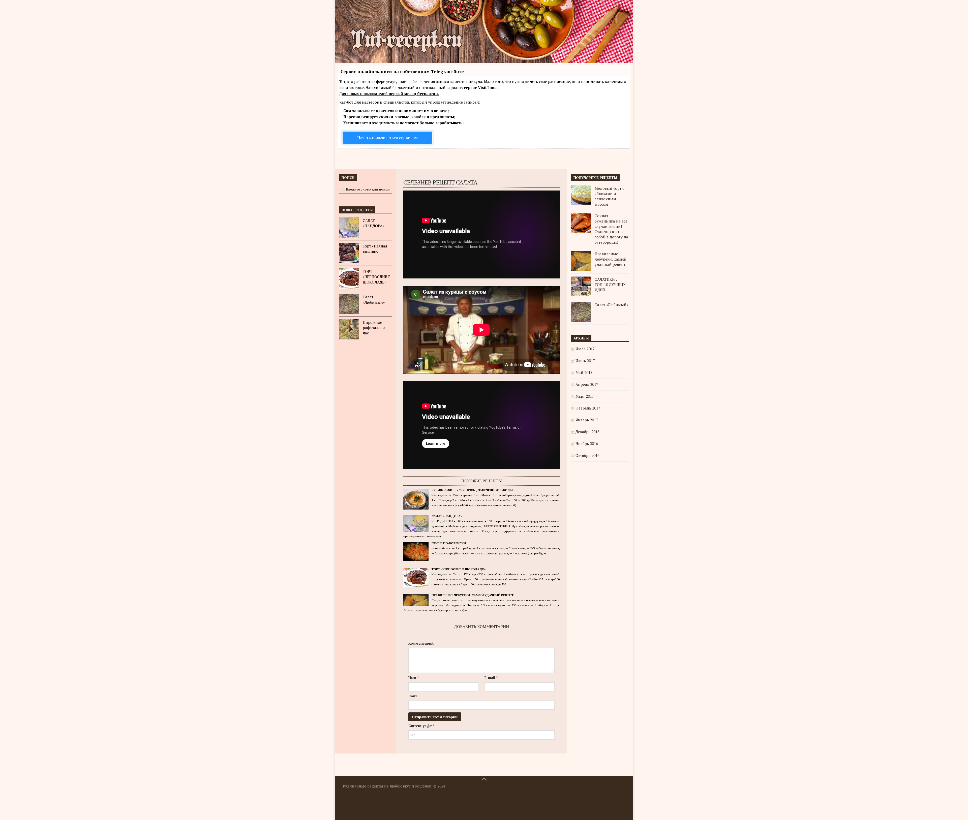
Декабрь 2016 (587, 431)
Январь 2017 (587, 419)
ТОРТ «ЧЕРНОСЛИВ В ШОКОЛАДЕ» (459, 569)
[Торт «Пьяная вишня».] (349, 253)
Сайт (412, 695)
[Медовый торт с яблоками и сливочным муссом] (581, 195)
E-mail (491, 677)
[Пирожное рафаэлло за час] (349, 329)
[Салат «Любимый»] (349, 304)
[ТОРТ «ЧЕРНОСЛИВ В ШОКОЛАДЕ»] (349, 278)
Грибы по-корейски (449, 543)
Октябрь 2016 (587, 455)
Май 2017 (584, 372)
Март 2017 (585, 396)
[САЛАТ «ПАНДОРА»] (349, 227)
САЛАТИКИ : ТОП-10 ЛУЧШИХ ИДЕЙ (610, 284)
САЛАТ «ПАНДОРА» (447, 516)
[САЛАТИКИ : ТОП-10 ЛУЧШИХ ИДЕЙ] (581, 286)
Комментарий (421, 643)
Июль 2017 (585, 348)
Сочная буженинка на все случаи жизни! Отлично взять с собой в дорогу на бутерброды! (611, 229)
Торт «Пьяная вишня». (375, 248)
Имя (413, 677)
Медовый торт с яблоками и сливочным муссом (609, 196)
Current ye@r (421, 725)
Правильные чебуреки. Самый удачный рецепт (472, 595)
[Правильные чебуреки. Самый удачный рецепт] (581, 261)
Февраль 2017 (588, 408)
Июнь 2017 (585, 360)
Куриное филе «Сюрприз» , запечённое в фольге (473, 490)
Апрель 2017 (587, 384)
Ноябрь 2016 (587, 443)
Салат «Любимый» (374, 299)
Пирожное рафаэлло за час (374, 327)
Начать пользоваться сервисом (387, 137)
